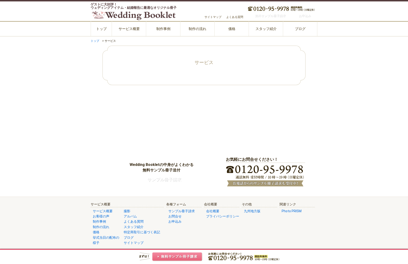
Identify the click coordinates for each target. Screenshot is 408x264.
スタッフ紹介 (266, 29)
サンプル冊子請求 (181, 211)
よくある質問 (234, 17)
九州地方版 (252, 211)
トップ (101, 29)
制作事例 (163, 29)
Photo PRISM (292, 211)
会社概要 (212, 211)
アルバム (130, 216)
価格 (231, 29)
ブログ (300, 29)
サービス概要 (129, 29)
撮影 (127, 211)
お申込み (175, 221)
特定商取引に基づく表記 (142, 232)
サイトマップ (212, 17)
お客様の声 (101, 216)
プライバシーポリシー (222, 216)
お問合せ (175, 216)
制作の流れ (197, 29)
